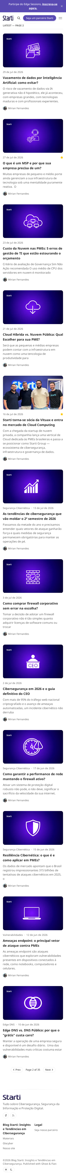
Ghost (44, 1163)
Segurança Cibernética (16, 508)
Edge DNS (9, 1024)
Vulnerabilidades (13, 935)
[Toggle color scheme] (8, 1169)
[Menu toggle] (60, 18)
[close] (62, 6)
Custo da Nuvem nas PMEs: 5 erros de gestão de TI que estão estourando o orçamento (32, 253)
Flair (53, 1163)
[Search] (19, 18)
